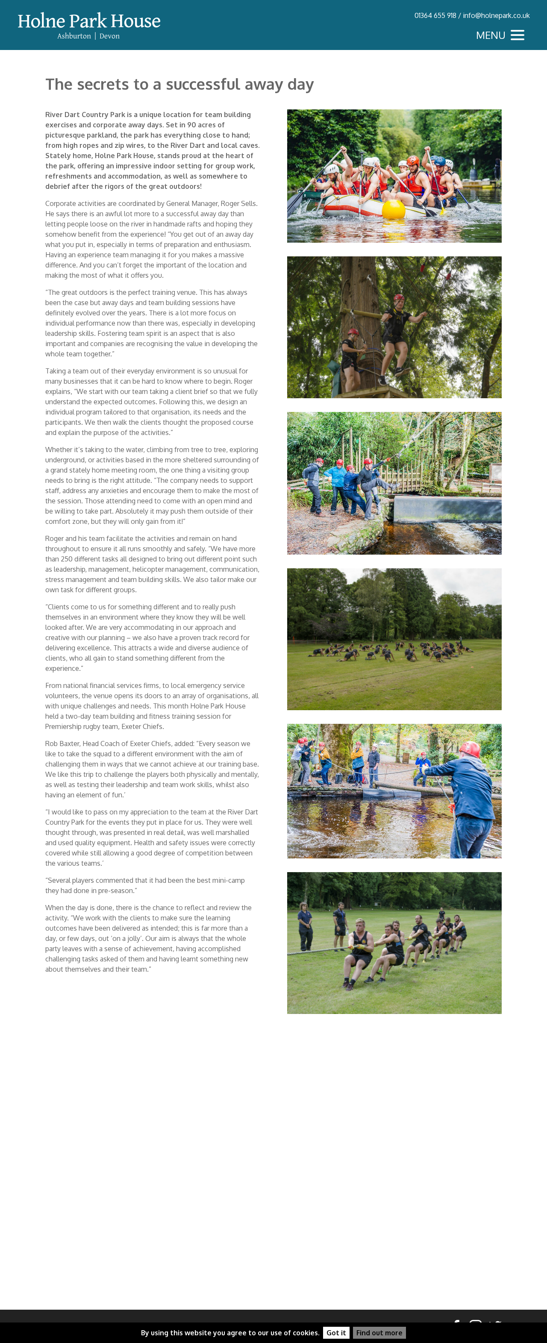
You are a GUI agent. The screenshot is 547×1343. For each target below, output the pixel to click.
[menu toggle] (502, 35)
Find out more (379, 1332)
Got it (336, 1332)
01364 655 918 (435, 15)
